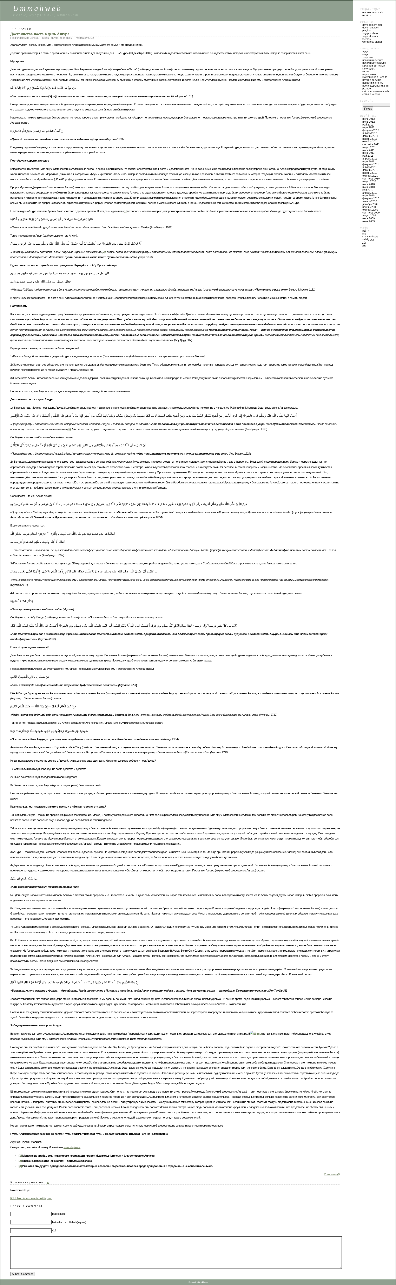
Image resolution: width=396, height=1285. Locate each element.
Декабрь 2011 (370, 136)
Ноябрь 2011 (369, 138)
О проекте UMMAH (372, 12)
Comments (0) (332, 1174)
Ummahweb (37, 8)
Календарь (368, 68)
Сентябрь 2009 (371, 212)
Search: (366, 100)
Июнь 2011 (368, 152)
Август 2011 (369, 147)
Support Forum (370, 36)
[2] (20, 1160)
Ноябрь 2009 (369, 207)
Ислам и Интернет (372, 60)
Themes (366, 39)
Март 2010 (368, 195)
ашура (54, 37)
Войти (365, 230)
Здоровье (367, 57)
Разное (366, 88)
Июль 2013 (368, 118)
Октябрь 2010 (370, 175)
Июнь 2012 (368, 121)
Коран (365, 71)
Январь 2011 (369, 167)
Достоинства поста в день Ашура (40, 34)
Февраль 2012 (370, 130)
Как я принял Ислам (373, 65)
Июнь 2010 (368, 187)
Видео (365, 54)
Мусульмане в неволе (374, 77)
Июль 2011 (368, 150)
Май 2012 (367, 124)
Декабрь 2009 (370, 204)
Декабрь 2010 (370, 170)
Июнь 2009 (368, 221)
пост (62, 37)
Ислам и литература (374, 62)
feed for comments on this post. (31, 1198)
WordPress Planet (372, 41)
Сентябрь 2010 (371, 178)
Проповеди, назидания (375, 85)
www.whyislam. (72, 1147)
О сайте (366, 15)
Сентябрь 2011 (371, 144)
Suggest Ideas (370, 33)
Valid (368, 239)
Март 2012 (368, 127)
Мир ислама (31, 37)
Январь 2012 (369, 133)
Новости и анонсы (372, 82)
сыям (69, 37)
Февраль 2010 (370, 198)
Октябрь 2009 (370, 209)
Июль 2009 (368, 218)
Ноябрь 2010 (369, 172)
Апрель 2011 (369, 158)
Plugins (366, 30)
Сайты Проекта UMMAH (375, 91)
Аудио (365, 51)
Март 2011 (368, 161)
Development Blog (372, 24)
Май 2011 (367, 155)
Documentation (370, 27)
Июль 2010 (368, 184)
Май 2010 (367, 190)
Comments (370, 236)
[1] (125, 211)
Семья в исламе (371, 94)
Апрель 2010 (369, 192)
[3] (20, 1166)
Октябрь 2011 (370, 141)
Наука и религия (371, 80)
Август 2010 (369, 181)
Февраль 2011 (370, 164)
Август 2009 (369, 215)
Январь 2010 (369, 201)
